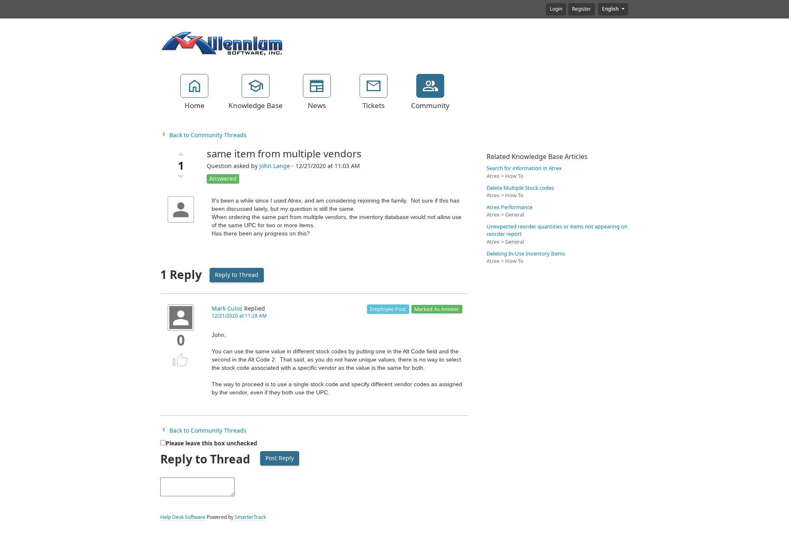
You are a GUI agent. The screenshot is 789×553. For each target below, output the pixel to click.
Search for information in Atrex (524, 168)
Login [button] (556, 9)
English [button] (611, 9)
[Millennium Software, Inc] (222, 43)
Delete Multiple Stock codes (520, 188)
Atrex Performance (510, 207)
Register (581, 9)
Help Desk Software (182, 517)
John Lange (274, 166)
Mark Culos (227, 308)
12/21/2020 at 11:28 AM (239, 316)
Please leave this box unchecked (211, 443)
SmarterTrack (250, 517)
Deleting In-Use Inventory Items (526, 254)
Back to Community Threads (207, 135)
